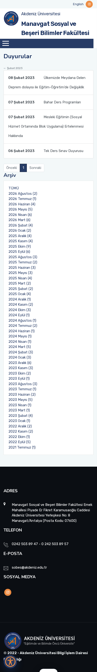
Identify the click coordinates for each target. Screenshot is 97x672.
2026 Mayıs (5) (20, 209)
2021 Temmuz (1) (22, 447)
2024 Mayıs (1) (20, 336)
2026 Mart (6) (19, 220)
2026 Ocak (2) (19, 230)
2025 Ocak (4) (19, 294)
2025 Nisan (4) (20, 278)
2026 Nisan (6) (20, 215)
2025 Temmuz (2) (22, 262)
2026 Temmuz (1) (22, 199)
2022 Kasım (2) (20, 431)
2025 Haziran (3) (22, 268)
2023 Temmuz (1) (22, 389)
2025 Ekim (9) (19, 246)
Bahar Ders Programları (44, 102)
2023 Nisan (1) (19, 405)
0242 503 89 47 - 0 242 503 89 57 (40, 544)
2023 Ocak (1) (19, 421)
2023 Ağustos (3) (22, 384)
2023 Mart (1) (19, 410)
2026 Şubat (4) (20, 225)
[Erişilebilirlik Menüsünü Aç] (10, 661)
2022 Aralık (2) (20, 426)
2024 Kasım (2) (20, 304)
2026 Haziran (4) (21, 204)
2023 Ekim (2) (19, 373)
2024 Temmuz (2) (22, 326)
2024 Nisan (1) (19, 342)
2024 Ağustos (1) (22, 320)
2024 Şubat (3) (20, 352)
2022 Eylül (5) (19, 442)
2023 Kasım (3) (20, 368)
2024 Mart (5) (19, 347)
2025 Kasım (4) (20, 241)
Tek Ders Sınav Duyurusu (45, 151)
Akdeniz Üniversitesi (40, 13)
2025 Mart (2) (19, 283)
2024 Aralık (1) (19, 299)
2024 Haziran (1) (21, 331)
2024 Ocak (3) (19, 357)
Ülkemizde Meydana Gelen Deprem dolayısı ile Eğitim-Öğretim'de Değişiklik (46, 82)
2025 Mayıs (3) (20, 273)
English (78, 4)
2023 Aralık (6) (19, 363)
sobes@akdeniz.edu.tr (29, 567)
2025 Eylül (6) (19, 252)
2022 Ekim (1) (19, 437)
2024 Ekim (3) (19, 310)
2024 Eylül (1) (19, 315)
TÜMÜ (13, 188)
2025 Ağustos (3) (22, 257)
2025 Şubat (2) (20, 289)
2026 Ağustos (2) (22, 193)
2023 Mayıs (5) (20, 400)
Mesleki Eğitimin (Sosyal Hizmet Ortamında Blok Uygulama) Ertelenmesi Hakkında (46, 126)
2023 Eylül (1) (19, 378)
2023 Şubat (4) (20, 416)
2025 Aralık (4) (20, 236)
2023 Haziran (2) (22, 394)
